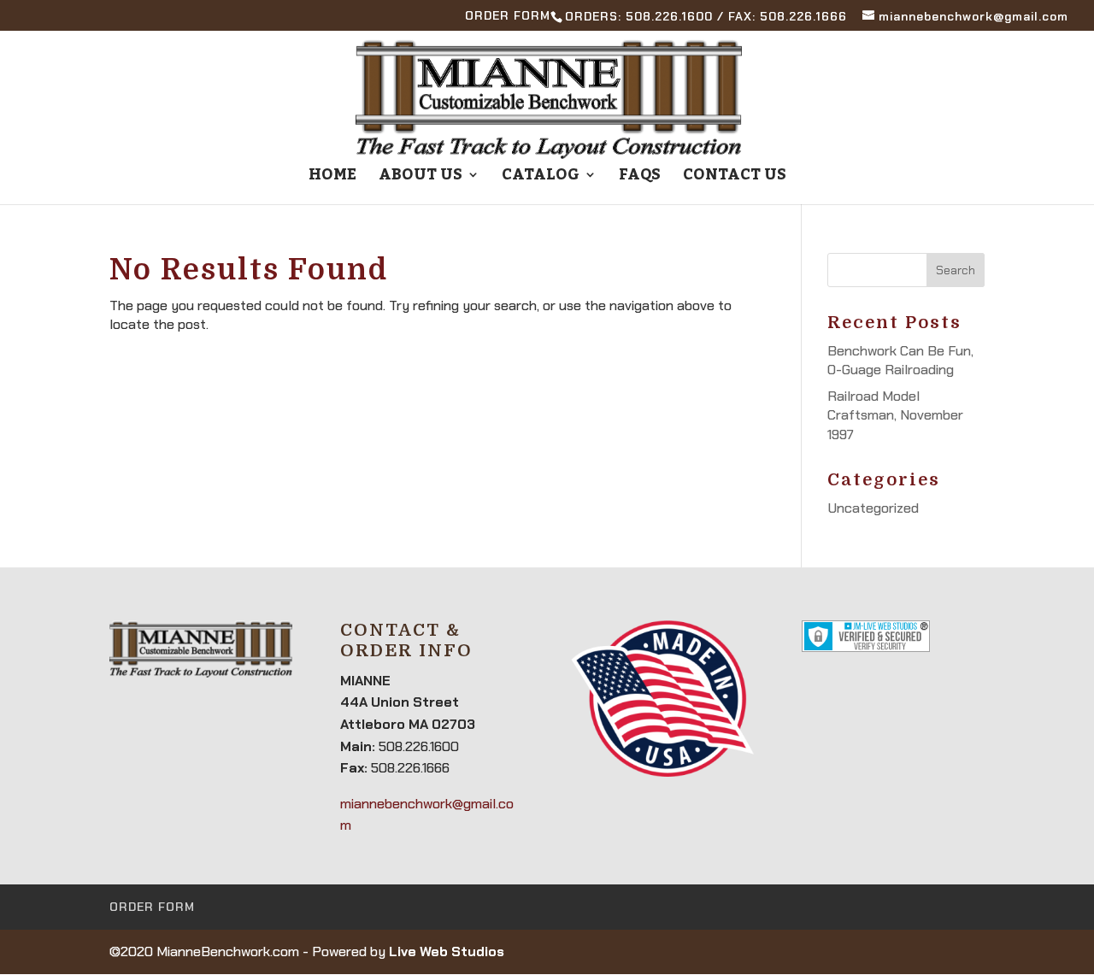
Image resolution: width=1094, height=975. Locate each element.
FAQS (640, 179)
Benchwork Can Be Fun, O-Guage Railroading (900, 360)
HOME (332, 179)
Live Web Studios (446, 951)
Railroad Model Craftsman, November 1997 (895, 415)
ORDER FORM (507, 16)
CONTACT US (734, 179)
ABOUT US (420, 179)
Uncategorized (873, 508)
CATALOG (540, 179)
